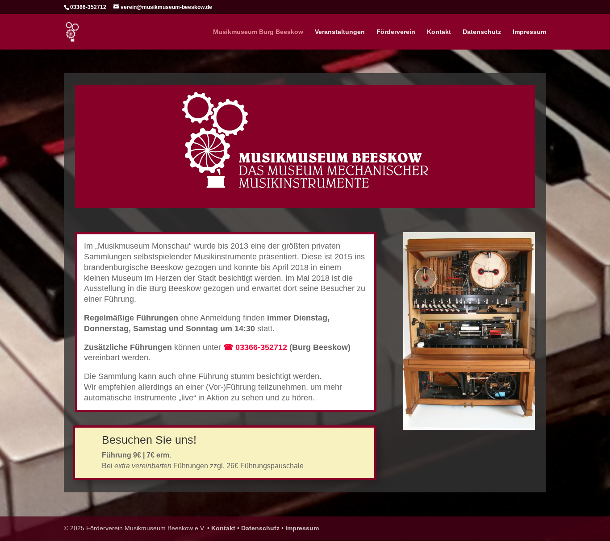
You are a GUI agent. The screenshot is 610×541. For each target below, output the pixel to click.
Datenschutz (482, 32)
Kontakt (439, 32)
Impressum (529, 32)
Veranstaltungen (340, 32)
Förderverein (395, 32)
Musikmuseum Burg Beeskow (258, 32)
